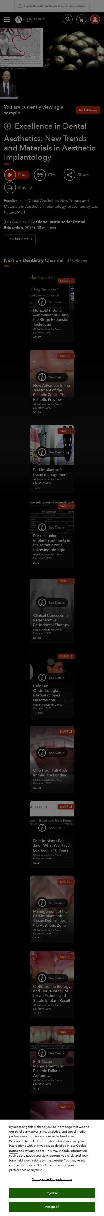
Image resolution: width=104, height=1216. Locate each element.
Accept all (52, 1207)
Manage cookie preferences (52, 1179)
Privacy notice (35, 1151)
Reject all (52, 1193)
